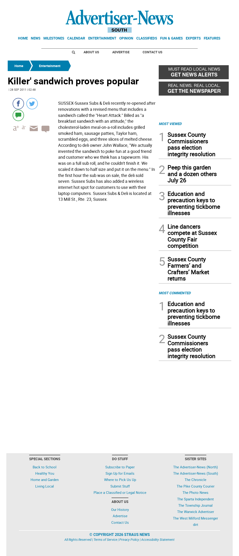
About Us (91, 52)
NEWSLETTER (194, 5)
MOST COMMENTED (175, 293)
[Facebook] (18, 103)
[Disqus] (82, 267)
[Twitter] (32, 103)
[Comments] (18, 115)
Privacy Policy (129, 539)
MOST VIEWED (170, 123)
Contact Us (152, 52)
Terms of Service (105, 539)
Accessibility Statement (158, 539)
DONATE (220, 5)
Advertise (121, 52)
